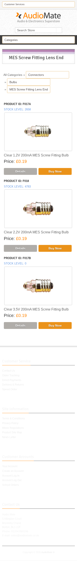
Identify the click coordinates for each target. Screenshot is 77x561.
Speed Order (9, 389)
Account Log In (10, 475)
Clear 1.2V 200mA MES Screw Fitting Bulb (36, 155)
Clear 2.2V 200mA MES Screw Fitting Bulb (36, 232)
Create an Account (13, 471)
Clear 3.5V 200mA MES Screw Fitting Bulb (36, 309)
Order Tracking (10, 375)
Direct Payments (11, 380)
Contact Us (8, 370)
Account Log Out (11, 480)
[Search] (59, 30)
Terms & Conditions (13, 418)
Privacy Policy (10, 423)
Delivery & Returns (13, 384)
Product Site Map (12, 432)
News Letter (9, 437)
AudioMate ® (48, 552)
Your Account (9, 466)
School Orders (10, 484)
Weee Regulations (13, 427)
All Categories (12, 74)
